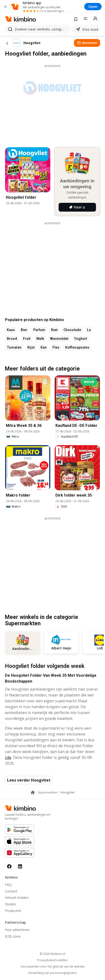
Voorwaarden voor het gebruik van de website (53, 967)
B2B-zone (13, 936)
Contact (11, 891)
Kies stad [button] (90, 29)
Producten (13, 910)
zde (8, 757)
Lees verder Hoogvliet (29, 780)
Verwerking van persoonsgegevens (52, 973)
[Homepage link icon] (33, 792)
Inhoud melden (17, 897)
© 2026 (52, 954)
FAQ (8, 884)
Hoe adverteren (17, 929)
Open (92, 6)
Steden (10, 904)
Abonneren (89, 43)
